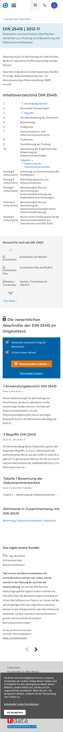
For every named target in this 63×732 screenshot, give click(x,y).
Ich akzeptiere (15, 712)
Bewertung (9, 520)
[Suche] (45, 5)
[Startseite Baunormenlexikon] (5, 5)
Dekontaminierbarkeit (30, 520)
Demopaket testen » (31, 373)
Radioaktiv (50, 520)
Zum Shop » (10, 300)
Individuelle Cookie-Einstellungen (21, 704)
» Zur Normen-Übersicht (17, 19)
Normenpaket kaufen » (33, 364)
